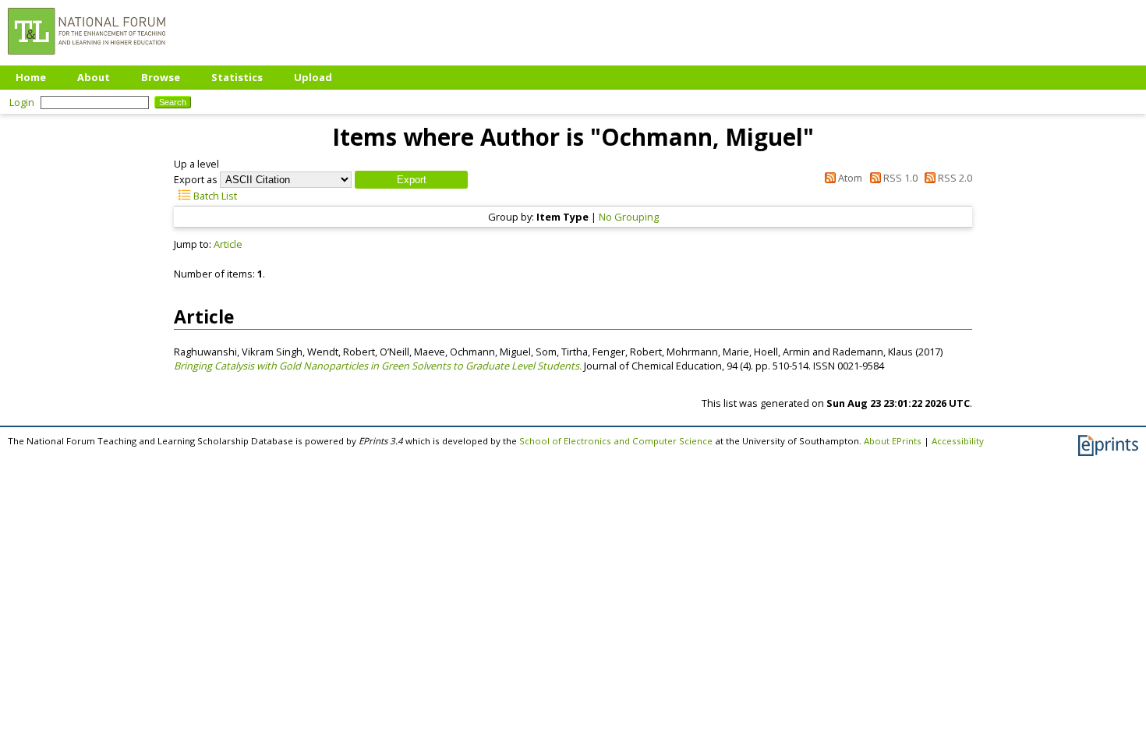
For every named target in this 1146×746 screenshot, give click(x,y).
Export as (196, 179)
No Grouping (629, 217)
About (93, 77)
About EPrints (892, 441)
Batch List (214, 196)
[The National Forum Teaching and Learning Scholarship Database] (86, 58)
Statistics (237, 77)
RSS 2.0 (954, 178)
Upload (313, 77)
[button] (411, 180)
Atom (849, 178)
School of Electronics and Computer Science (616, 441)
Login (21, 102)
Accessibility (958, 441)
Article (228, 244)
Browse (160, 77)
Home (31, 77)
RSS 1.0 (899, 178)
